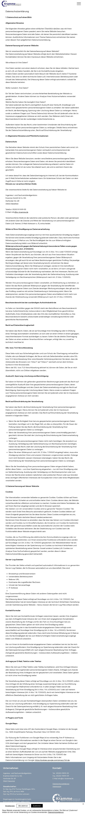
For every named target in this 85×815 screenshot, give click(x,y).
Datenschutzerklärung (61, 784)
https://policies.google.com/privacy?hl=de (52, 760)
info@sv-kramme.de (65, 778)
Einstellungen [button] (10, 806)
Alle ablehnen (23, 806)
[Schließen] (83, 804)
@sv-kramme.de (21, 212)
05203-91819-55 (62, 773)
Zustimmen (37, 806)
